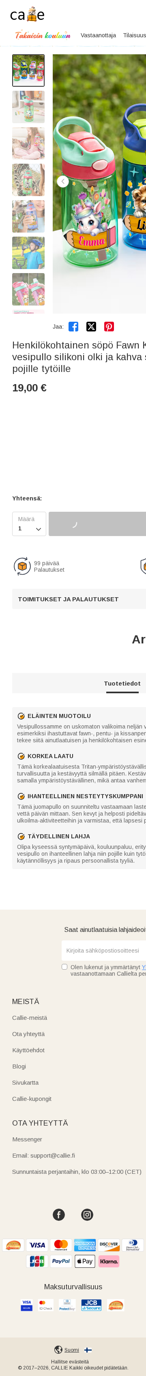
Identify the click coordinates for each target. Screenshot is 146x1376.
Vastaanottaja (98, 35)
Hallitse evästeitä (70, 1362)
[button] (63, 181)
